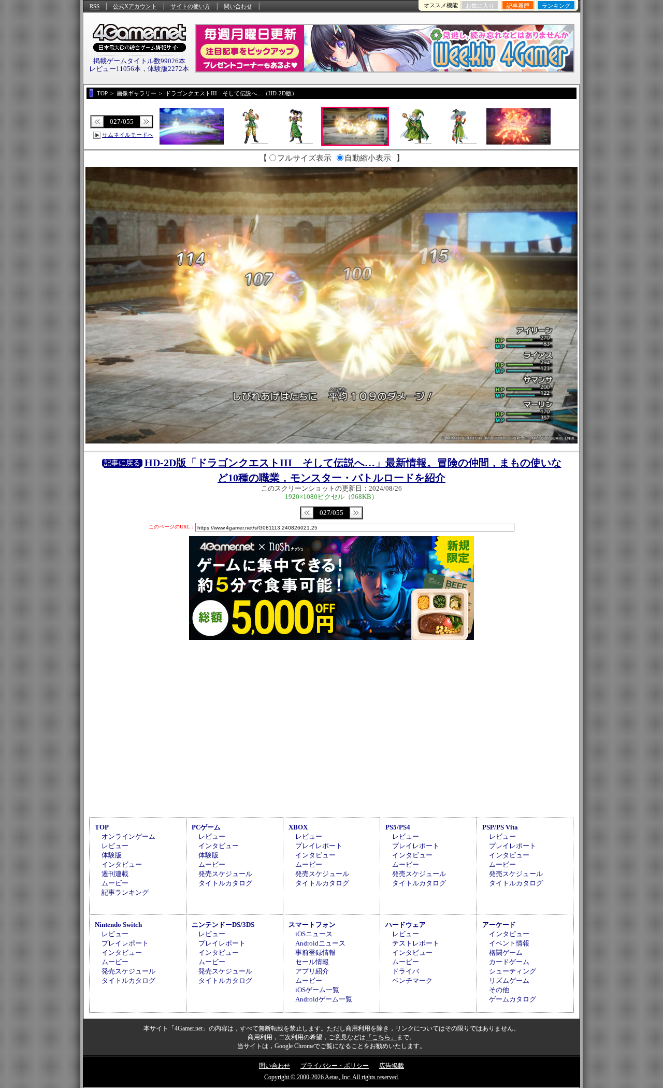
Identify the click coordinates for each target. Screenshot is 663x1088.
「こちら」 (381, 1037)
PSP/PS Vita (500, 827)
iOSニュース (314, 934)
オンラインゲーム (128, 836)
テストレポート (415, 943)
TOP (102, 827)
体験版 (112, 855)
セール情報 (312, 962)
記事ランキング (125, 892)
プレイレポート (318, 846)
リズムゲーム (509, 980)
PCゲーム (206, 827)
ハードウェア (405, 924)
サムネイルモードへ (127, 135)
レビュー (115, 846)
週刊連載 (115, 874)
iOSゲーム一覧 (317, 990)
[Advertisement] (331, 726)
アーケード (499, 924)
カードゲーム (509, 962)
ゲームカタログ (512, 999)
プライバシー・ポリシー (334, 1065)
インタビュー (122, 864)
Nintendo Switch (118, 924)
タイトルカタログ (225, 883)
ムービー (115, 883)
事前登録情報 (315, 952)
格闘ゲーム (506, 952)
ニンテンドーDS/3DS (223, 924)
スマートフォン (312, 924)
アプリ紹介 (312, 971)
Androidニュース (320, 943)
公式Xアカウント (135, 6)
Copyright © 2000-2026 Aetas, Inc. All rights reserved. (331, 1077)
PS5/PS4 (397, 827)
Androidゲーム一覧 (323, 999)
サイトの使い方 (190, 6)
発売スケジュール (225, 874)
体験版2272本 (168, 69)
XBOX (298, 827)
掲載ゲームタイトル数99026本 (139, 61)
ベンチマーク (412, 980)
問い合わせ (238, 6)
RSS (94, 6)
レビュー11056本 (115, 69)
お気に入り (480, 6)
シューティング (512, 971)
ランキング (556, 6)
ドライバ (405, 971)
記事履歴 (518, 6)
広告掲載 (391, 1065)
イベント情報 (509, 943)
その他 (499, 990)
